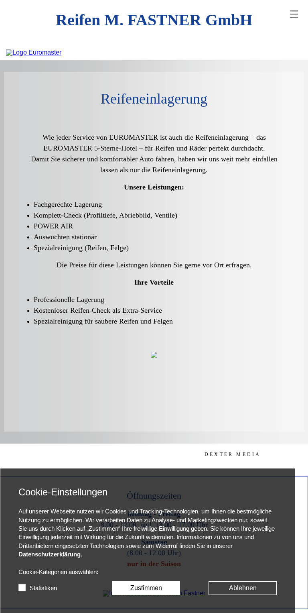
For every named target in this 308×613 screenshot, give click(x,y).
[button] (294, 14)
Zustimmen (146, 587)
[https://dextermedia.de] (233, 454)
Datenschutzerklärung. (50, 554)
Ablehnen (243, 587)
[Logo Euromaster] (33, 52)
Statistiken (43, 588)
